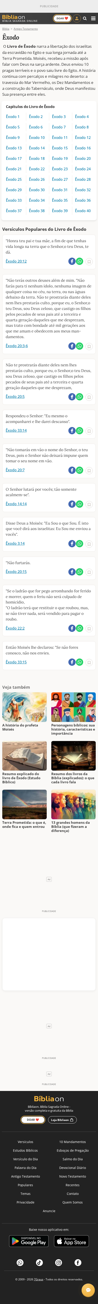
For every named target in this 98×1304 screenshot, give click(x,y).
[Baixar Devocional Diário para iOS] (71, 1242)
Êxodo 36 (82, 200)
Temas (26, 1193)
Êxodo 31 (59, 189)
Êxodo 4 (82, 116)
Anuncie (49, 1211)
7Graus (38, 1279)
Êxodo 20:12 (16, 261)
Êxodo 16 (82, 148)
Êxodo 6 (36, 127)
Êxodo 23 (59, 168)
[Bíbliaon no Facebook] (78, 1262)
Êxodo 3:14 (15, 543)
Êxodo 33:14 (16, 430)
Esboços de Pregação (73, 1150)
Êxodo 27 (59, 179)
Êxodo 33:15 (16, 662)
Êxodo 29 (13, 189)
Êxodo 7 (59, 127)
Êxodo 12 (82, 137)
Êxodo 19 (59, 158)
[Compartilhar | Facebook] (72, 261)
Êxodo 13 (13, 148)
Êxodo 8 (82, 127)
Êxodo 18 (36, 158)
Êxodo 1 (13, 116)
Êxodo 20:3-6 (17, 345)
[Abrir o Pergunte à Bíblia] (88, 1290)
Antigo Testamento (25, 1176)
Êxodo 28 (82, 179)
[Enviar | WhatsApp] (79, 261)
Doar (62, 18)
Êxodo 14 (36, 148)
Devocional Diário (72, 1168)
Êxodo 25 (13, 179)
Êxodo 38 (36, 210)
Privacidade (25, 1202)
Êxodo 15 (59, 148)
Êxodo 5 (13, 127)
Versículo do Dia (25, 1159)
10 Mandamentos (72, 1142)
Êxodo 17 (13, 158)
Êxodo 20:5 (15, 396)
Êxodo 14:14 (16, 503)
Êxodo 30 (36, 189)
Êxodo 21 (13, 168)
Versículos (25, 1142)
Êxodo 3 (59, 116)
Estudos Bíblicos (25, 1150)
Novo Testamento (72, 1176)
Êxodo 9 (13, 137)
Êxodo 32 (82, 189)
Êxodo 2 (36, 116)
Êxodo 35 (59, 200)
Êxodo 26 (36, 179)
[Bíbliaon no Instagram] (58, 1262)
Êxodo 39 (59, 210)
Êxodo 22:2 (15, 628)
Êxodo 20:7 (15, 469)
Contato (73, 1193)
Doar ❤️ (33, 1120)
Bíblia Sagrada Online (20, 21)
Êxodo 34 (36, 200)
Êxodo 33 (13, 200)
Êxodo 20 (82, 158)
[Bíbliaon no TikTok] (39, 1262)
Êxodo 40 (82, 210)
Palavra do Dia (25, 1168)
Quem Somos (72, 1202)
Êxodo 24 (82, 168)
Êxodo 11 (59, 137)
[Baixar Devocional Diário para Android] (29, 1242)
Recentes (73, 1185)
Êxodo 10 (36, 137)
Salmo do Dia (73, 1159)
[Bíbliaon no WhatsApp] (20, 1262)
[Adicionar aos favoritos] (89, 261)
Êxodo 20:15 (16, 571)
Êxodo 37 (13, 210)
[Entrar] (77, 18)
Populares (25, 1185)
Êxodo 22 (36, 168)
